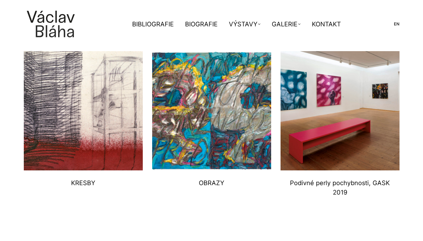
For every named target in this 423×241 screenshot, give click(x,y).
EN (397, 23)
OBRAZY (211, 183)
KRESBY (83, 183)
